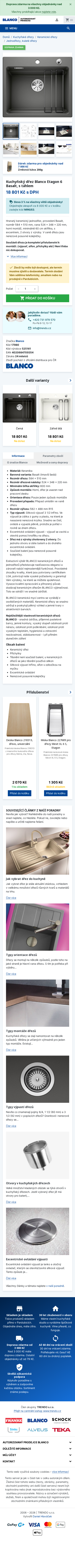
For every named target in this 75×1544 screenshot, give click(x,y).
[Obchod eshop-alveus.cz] (37, 1430)
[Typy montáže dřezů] (37, 1003)
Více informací (19, 256)
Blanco (20, 340)
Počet (9, 288)
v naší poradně (55, 1285)
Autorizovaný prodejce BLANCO (26, 1442)
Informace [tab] (18, 455)
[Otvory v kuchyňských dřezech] (37, 1155)
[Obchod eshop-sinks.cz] (14, 1430)
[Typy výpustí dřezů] (37, 1079)
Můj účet (9, 1455)
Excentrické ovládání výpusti (27, 1259)
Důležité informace (17, 1448)
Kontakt (9, 1461)
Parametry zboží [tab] (53, 455)
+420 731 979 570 (44, 319)
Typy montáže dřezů (21, 1031)
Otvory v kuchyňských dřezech (28, 1183)
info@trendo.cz (42, 328)
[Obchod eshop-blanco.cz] (37, 1420)
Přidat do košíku (37, 298)
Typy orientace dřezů (21, 955)
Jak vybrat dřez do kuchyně (25, 879)
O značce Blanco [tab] (17, 462)
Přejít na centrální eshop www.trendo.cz (37, 1410)
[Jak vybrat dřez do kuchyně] (37, 851)
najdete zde (49, 11)
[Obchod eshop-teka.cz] (61, 1430)
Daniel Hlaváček (42, 1516)
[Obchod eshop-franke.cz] (14, 1420)
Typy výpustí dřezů (19, 1107)
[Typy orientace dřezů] (37, 927)
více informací (60, 1471)
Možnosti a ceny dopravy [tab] (52, 462)
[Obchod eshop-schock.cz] (61, 1420)
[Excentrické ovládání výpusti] (37, 1231)
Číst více (11, 897)
